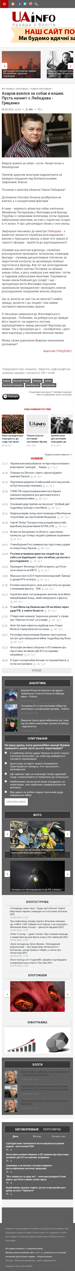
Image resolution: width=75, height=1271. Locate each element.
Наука (20, 1233)
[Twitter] (24, 5)
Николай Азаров (21, 381)
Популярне (52, 1129)
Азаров (6, 381)
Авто (42, 1233)
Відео (14, 1236)
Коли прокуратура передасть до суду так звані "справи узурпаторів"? (12, 441)
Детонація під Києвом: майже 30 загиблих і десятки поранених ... (19, 73)
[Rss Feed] (13, 5)
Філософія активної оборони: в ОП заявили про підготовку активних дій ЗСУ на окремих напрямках (38, 651)
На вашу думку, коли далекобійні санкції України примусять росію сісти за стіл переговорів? (37, 747)
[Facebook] (18, 5)
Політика (34, 1229)
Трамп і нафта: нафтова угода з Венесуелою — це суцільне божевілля (45, 1073)
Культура (11, 1233)
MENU (4, 4)
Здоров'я (54, 1233)
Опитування (37, 738)
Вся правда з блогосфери (15, 88)
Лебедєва (54, 231)
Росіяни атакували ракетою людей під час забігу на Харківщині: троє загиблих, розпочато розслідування (40, 557)
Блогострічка (37, 902)
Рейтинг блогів (56, 1236)
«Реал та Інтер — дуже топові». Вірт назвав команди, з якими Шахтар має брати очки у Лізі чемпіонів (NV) (39, 935)
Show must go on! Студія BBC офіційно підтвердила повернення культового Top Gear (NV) (38, 961)
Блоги (37, 1064)
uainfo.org (39, 1252)
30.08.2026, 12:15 (19, 930)
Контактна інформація (25, 1260)
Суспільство (46, 1229)
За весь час (58, 1136)
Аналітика (37, 683)
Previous (3, 66)
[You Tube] (30, 5)
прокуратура (48, 385)
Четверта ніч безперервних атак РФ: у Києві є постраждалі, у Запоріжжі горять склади (36, 891)
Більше (37, 670)
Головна (9, 1229)
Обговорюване (27, 1129)
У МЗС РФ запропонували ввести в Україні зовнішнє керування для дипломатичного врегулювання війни (35, 495)
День (16, 1136)
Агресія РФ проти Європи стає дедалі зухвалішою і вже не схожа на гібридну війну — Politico (42, 693)
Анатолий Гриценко (13, 385)
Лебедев (37, 381)
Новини (37, 458)
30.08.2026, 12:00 (19, 940)
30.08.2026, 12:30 (19, 917)
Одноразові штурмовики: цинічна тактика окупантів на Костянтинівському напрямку (44, 1088)
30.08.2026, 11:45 (19, 956)
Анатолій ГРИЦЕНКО (57, 351)
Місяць (37, 1136)
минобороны (32, 385)
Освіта (35, 1233)
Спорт (63, 1233)
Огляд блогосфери (27, 1236)
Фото (37, 815)
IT (47, 1233)
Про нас (9, 1260)
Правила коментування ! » (58, 454)
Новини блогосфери (41, 88)
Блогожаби (37, 975)
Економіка (58, 1229)
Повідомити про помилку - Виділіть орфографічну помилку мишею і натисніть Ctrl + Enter (36, 371)
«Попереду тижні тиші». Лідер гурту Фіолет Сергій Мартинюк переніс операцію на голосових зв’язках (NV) (38, 911)
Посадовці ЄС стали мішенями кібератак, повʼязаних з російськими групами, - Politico (45, 707)
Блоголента (43, 1236)
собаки (48, 381)
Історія (27, 1233)
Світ (66, 1229)
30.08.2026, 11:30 (19, 966)
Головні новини (22, 1229)
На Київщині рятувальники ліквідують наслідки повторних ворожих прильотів (37, 851)
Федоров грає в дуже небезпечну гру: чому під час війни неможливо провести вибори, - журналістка (45, 723)
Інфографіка (37, 1022)
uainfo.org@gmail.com (46, 1260)
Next (71, 66)
